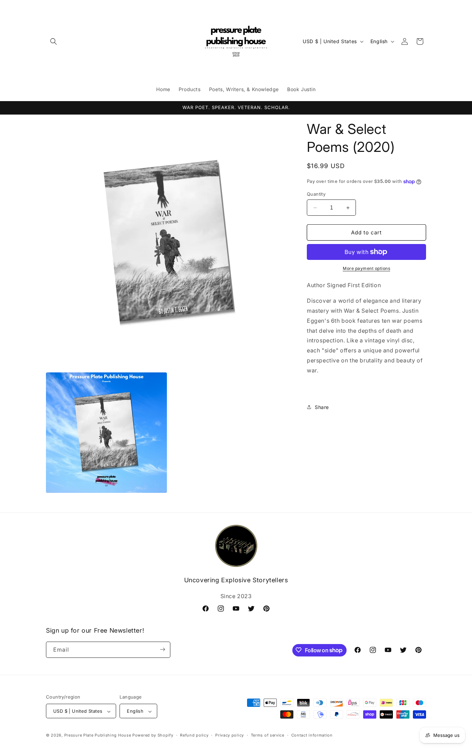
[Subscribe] (162, 649)
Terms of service (267, 735)
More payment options (366, 268)
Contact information (312, 735)
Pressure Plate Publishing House (97, 735)
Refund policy (194, 735)
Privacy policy (229, 735)
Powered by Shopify (152, 735)
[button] (53, 41)
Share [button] (322, 407)
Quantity (316, 194)
